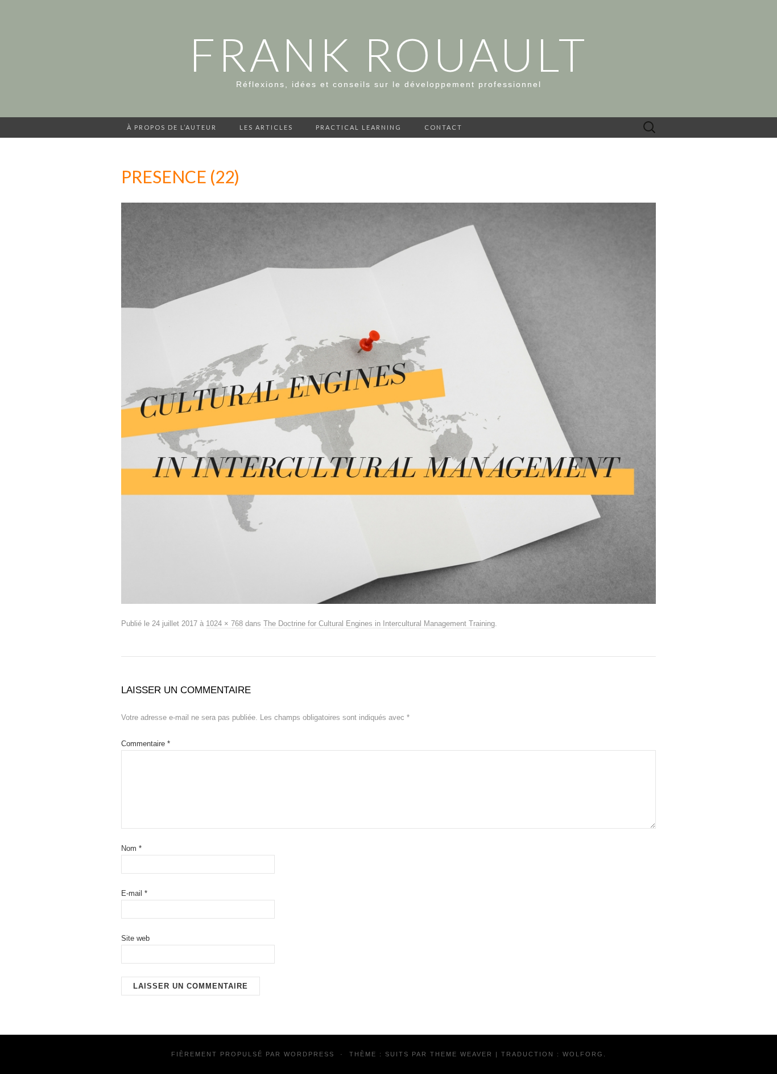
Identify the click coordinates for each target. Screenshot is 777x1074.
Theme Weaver (461, 1054)
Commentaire (145, 743)
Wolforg (583, 1054)
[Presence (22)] (388, 403)
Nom (131, 848)
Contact (443, 127)
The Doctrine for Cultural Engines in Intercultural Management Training (379, 623)
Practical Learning (359, 127)
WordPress (309, 1054)
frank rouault (388, 54)
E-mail (134, 893)
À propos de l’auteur (172, 127)
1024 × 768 (224, 623)
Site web (135, 938)
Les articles (266, 127)
